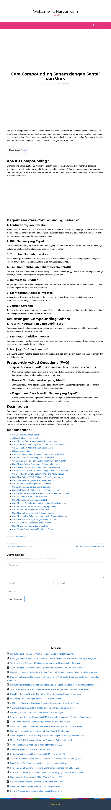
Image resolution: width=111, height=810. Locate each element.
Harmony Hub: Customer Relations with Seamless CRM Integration (40, 731)
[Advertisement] (55, 52)
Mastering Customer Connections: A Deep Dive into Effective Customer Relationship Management (53, 672)
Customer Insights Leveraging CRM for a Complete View (35, 786)
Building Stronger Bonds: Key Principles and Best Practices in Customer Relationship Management (53, 658)
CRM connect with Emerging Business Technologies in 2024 (36, 745)
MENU (99, 25)
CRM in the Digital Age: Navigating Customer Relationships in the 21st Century (44, 703)
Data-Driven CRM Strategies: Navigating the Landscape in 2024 (38, 763)
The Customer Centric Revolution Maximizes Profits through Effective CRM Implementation (50, 689)
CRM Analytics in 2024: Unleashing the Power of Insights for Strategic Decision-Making (48, 735)
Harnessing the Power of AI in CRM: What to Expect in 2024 (36, 777)
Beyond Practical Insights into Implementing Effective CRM (36, 791)
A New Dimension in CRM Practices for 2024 (30, 749)
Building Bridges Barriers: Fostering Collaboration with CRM (36, 782)
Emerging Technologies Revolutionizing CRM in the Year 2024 (37, 754)
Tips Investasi (20, 536)
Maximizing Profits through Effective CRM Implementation (35, 698)
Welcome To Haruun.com (55, 11)
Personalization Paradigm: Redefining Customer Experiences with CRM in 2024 (45, 768)
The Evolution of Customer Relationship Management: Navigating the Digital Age (45, 663)
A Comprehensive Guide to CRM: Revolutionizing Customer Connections (42, 708)
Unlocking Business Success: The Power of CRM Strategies (37, 712)
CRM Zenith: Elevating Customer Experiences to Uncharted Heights (40, 722)
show (24, 150)
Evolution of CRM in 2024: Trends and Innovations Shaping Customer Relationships (47, 772)
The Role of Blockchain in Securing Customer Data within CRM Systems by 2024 (46, 758)
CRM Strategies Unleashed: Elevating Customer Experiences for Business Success (47, 668)
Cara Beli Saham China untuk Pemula (89, 544)
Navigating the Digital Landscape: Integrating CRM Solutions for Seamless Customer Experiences (53, 685)
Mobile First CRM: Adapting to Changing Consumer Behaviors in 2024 (41, 740)
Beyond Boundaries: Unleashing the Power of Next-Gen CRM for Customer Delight (46, 726)
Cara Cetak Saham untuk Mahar (19, 544)
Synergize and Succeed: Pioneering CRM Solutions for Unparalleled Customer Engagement (50, 717)
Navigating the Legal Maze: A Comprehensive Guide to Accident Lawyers (42, 654)
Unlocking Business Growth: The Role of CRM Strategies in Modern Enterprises (45, 694)
